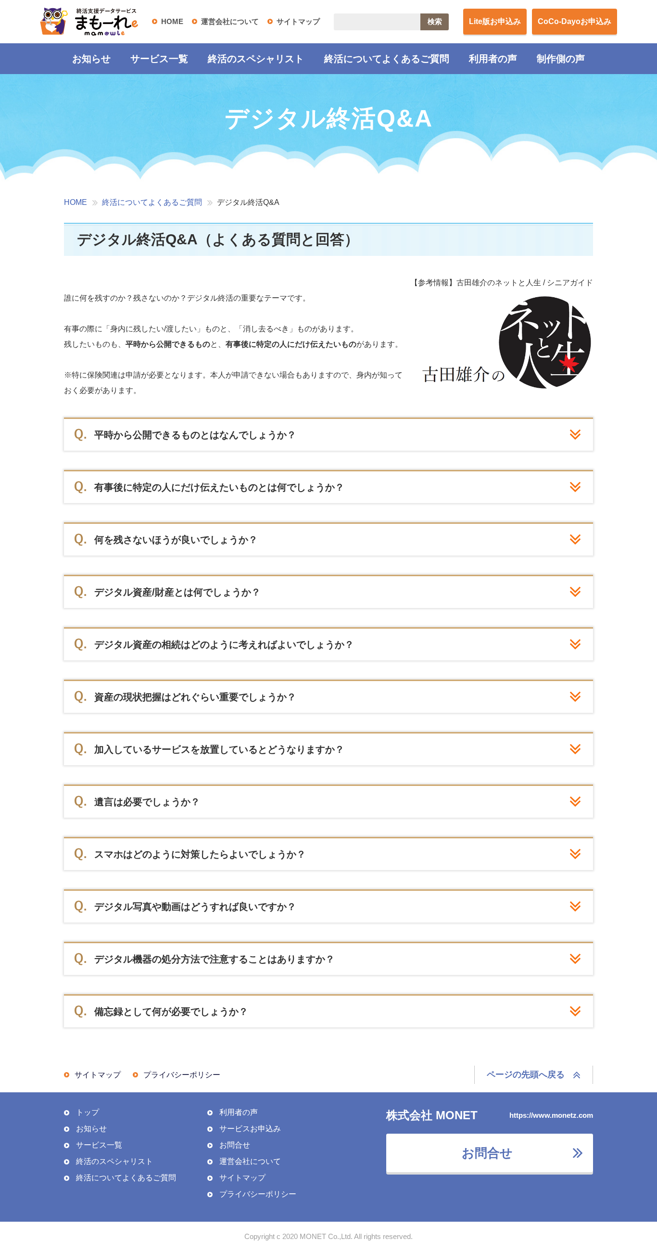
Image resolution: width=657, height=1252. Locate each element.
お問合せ (234, 1145)
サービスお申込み (250, 1129)
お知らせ (91, 58)
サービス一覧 (159, 58)
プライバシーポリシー (181, 1075)
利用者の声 (493, 58)
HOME (172, 21)
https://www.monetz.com (551, 1115)
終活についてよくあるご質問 (386, 58)
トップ (87, 1112)
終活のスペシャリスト (256, 58)
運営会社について (230, 21)
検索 (435, 21)
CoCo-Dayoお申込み (574, 21)
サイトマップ (298, 21)
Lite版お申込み (495, 21)
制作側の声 (561, 58)
